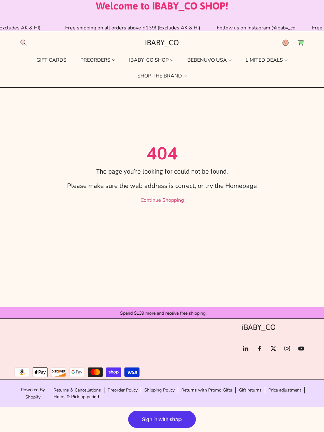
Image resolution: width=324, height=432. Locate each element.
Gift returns (250, 390)
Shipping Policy (159, 390)
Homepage (241, 186)
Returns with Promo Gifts (206, 390)
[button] (23, 43)
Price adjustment (284, 390)
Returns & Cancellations (77, 390)
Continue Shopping (162, 200)
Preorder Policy (123, 390)
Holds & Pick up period (76, 397)
